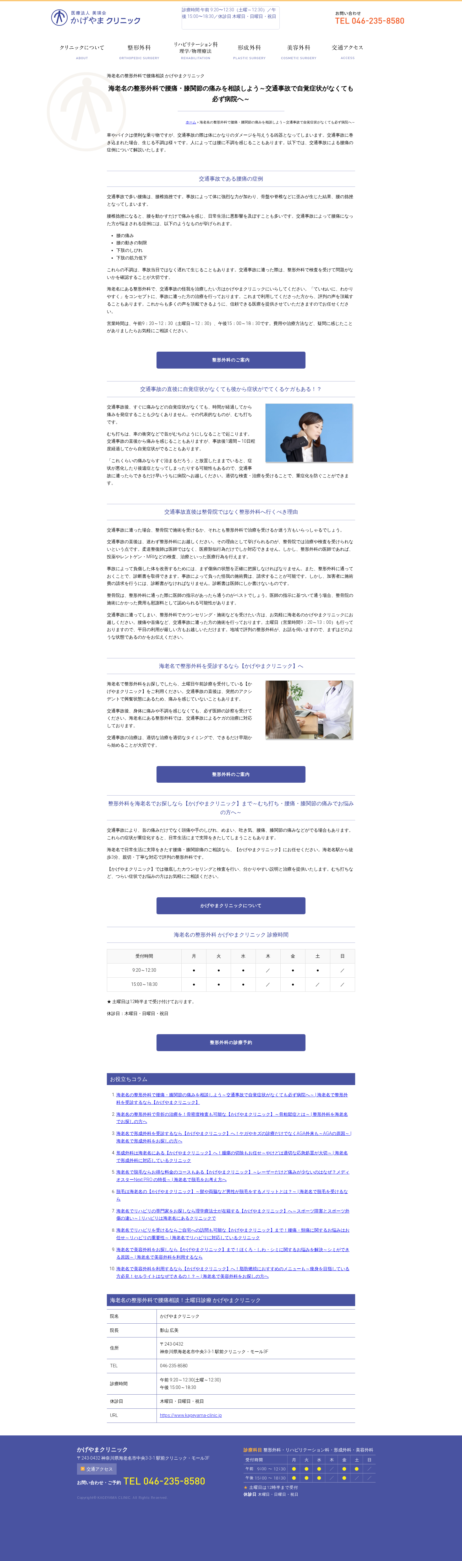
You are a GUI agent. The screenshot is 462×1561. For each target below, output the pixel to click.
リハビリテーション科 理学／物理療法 (196, 50)
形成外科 (249, 50)
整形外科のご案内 (231, 359)
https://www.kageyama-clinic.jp (191, 1415)
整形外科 (139, 50)
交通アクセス (347, 50)
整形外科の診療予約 (231, 1042)
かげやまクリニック (98, 17)
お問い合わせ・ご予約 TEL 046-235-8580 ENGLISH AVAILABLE (373, 18)
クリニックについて (81, 50)
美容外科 (298, 50)
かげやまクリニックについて (231, 905)
